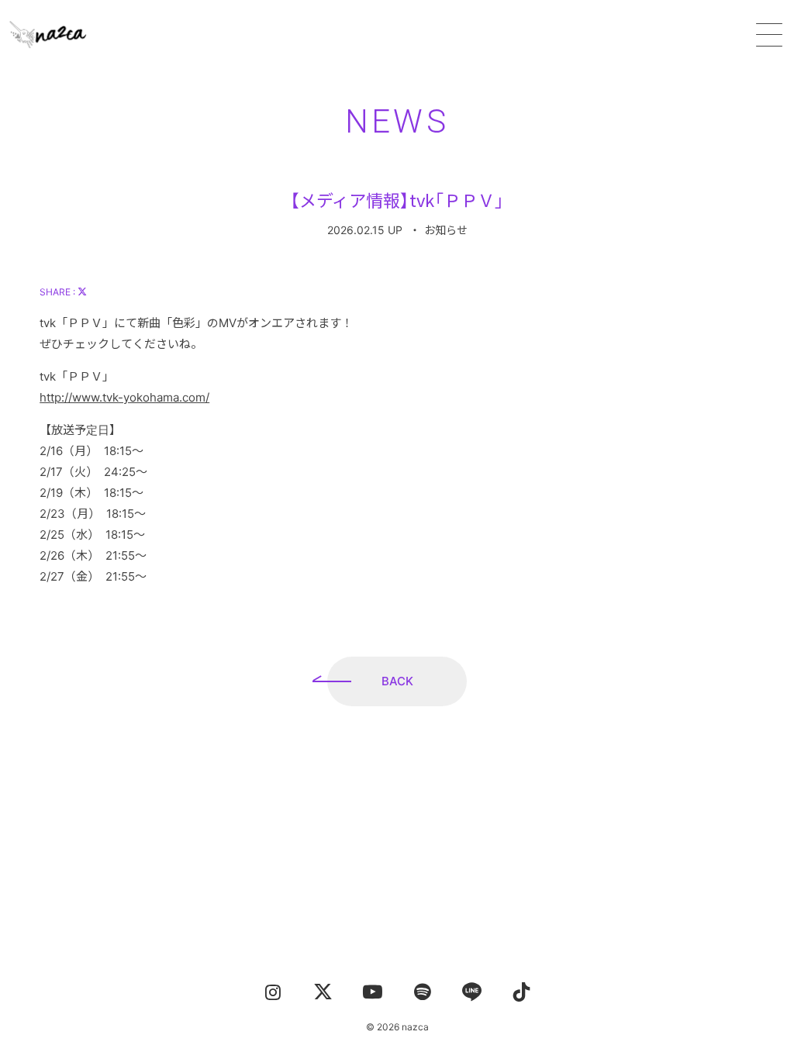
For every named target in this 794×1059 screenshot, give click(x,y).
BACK (397, 681)
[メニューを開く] (769, 35)
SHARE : (59, 292)
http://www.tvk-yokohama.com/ (124, 397)
